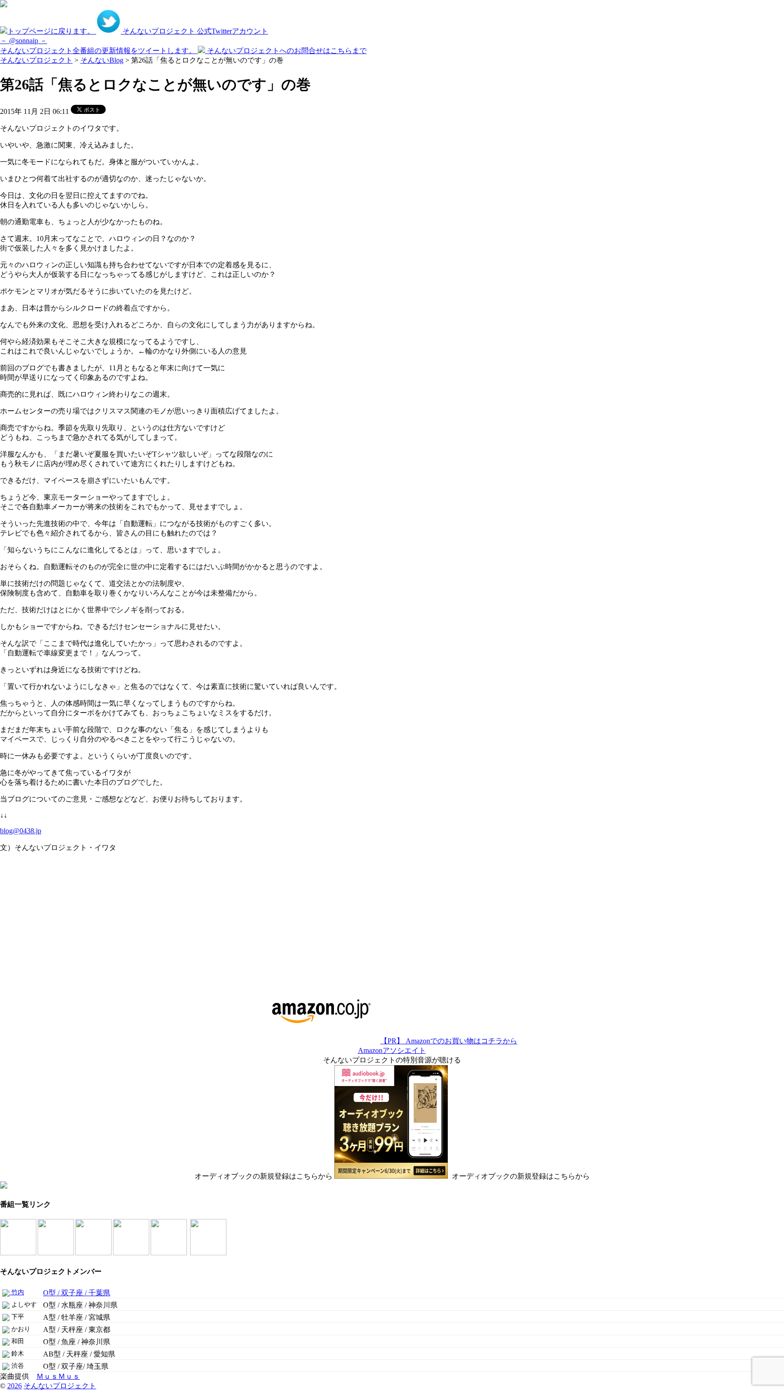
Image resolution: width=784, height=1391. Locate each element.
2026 (14, 1386)
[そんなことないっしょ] (19, 1253)
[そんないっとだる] (56, 1253)
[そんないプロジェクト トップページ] (3, 5)
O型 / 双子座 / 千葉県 (76, 1293)
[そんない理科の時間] (94, 1253)
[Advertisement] (56, 916)
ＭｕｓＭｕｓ (58, 1376)
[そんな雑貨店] (169, 1253)
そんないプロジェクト (36, 60)
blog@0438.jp (20, 831)
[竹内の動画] (209, 1253)
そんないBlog (101, 60)
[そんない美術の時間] (132, 1253)
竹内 (17, 1292)
